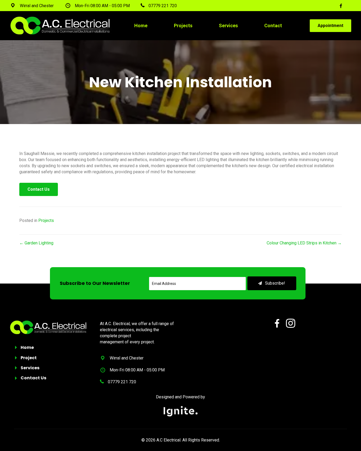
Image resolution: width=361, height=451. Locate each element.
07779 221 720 (122, 381)
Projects (46, 220)
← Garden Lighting (36, 242)
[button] (272, 283)
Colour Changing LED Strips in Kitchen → (304, 242)
